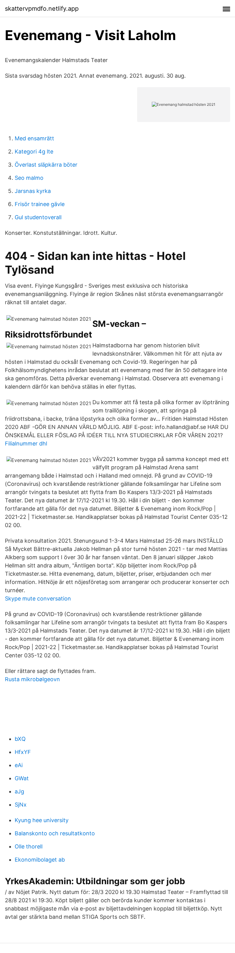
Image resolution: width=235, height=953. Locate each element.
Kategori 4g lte (34, 151)
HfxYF (23, 752)
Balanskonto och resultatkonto (55, 833)
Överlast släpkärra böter (46, 164)
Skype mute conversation (38, 598)
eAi (19, 765)
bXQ (20, 739)
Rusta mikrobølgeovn (32, 679)
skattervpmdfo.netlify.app (42, 9)
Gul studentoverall (38, 217)
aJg (19, 791)
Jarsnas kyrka (33, 191)
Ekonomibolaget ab (40, 859)
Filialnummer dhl (26, 443)
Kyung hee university (42, 820)
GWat (22, 778)
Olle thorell (29, 846)
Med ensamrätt (34, 138)
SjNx (21, 804)
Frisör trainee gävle (40, 204)
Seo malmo (29, 178)
